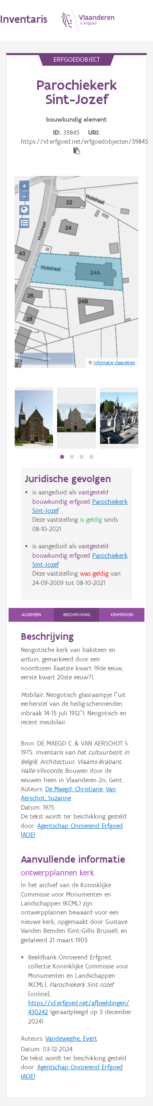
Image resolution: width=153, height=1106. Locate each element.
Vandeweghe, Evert (71, 1038)
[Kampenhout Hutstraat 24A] (34, 418)
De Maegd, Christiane (73, 789)
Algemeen (31, 614)
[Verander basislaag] (24, 223)
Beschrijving (76, 614)
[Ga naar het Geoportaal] (24, 210)
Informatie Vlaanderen (114, 362)
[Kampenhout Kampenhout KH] (76, 418)
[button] (62, 457)
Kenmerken (122, 614)
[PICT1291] (119, 418)
